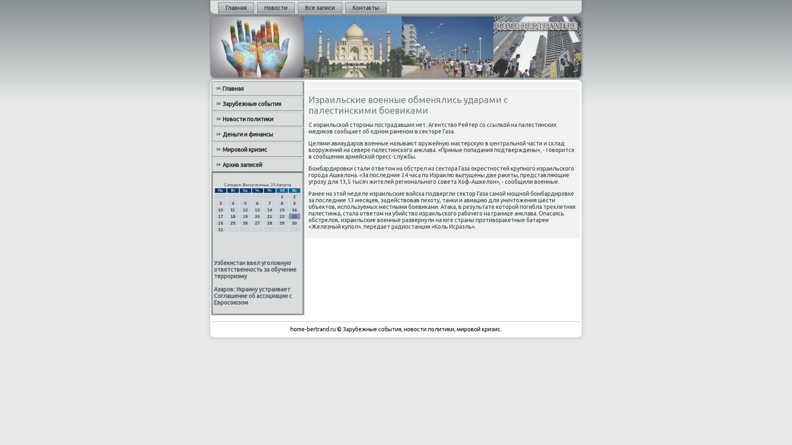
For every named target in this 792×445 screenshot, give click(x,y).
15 (282, 210)
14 (269, 210)
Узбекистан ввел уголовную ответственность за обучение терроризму (255, 269)
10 (220, 210)
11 (233, 210)
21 (269, 216)
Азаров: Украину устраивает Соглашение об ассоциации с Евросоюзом (253, 296)
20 (257, 216)
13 (257, 210)
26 (245, 223)
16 (294, 210)
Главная (236, 8)
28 (269, 223)
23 (294, 216)
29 (282, 223)
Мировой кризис (245, 149)
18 (233, 216)
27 (257, 223)
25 (233, 223)
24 (220, 223)
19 (245, 216)
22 (282, 216)
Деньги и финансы (248, 134)
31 (220, 229)
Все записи (320, 8)
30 (294, 223)
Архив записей (242, 165)
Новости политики (248, 119)
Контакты (366, 8)
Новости (276, 8)
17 (220, 216)
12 (245, 210)
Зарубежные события (252, 104)
